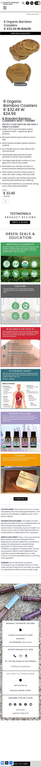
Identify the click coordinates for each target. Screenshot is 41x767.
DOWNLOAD (20, 499)
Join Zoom (20, 709)
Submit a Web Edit (20, 713)
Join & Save (27, 642)
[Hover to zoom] (20, 63)
